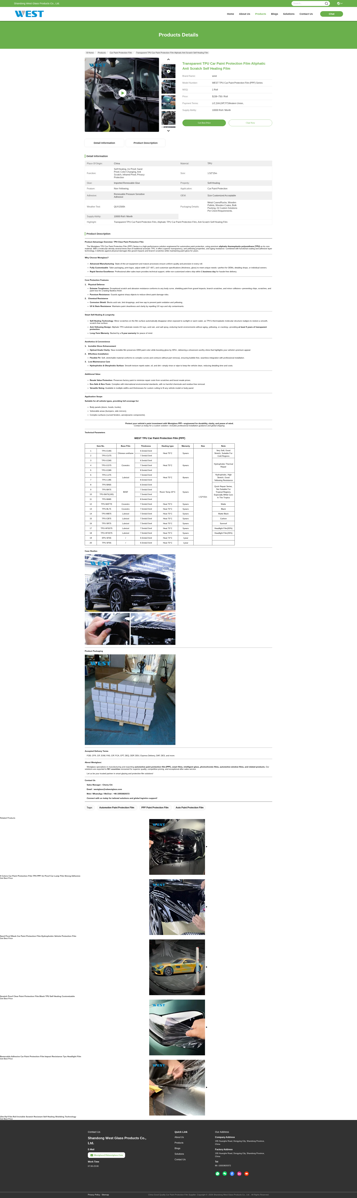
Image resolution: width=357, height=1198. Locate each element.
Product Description (146, 143)
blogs (274, 14)
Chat (331, 14)
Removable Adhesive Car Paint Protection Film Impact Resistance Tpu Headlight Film (40, 1056)
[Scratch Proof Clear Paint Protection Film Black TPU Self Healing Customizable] (177, 967)
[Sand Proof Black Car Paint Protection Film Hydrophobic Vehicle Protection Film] (177, 907)
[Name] (326, 3)
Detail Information (104, 143)
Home (230, 14)
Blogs (177, 1148)
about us (244, 14)
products (260, 14)
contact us (306, 14)
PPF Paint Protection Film (154, 807)
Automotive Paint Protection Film (116, 807)
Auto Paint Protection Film (189, 807)
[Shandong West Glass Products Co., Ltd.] (29, 14)
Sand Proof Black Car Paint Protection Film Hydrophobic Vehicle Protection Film (38, 936)
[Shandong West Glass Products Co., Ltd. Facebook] (232, 1173)
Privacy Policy (94, 1195)
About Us (179, 1137)
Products (102, 53)
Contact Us (180, 1159)
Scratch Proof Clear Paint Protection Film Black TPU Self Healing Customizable (37, 996)
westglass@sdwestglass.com (108, 1155)
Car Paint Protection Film (121, 53)
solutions (289, 14)
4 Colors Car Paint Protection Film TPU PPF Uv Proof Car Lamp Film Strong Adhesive (40, 876)
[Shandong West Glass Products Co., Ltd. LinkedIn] (239, 1173)
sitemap (105, 1195)
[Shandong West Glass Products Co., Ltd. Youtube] (246, 1173)
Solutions (179, 1154)
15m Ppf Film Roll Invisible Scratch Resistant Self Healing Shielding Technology (38, 1117)
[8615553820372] (217, 1173)
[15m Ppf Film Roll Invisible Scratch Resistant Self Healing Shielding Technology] (177, 1087)
